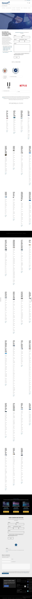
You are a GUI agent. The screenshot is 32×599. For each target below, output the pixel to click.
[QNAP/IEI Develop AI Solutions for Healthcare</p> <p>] (10, 341)
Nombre (15, 35)
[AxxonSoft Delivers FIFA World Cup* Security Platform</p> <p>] (2, 292)
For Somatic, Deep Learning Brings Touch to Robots (22, 451)
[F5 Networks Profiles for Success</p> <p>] (25, 111)
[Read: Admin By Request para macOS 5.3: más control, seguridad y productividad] (28, 587)
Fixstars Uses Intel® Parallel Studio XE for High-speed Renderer (6, 150)
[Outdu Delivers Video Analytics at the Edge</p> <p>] (10, 449)
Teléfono (15, 39)
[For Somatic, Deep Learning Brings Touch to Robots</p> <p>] (18, 449)
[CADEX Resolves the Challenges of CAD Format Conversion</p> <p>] (11, 111)
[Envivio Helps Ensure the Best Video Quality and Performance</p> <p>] (18, 111)
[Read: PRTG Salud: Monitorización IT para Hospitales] (28, 581)
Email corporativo (21, 39)
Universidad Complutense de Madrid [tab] (5, 77)
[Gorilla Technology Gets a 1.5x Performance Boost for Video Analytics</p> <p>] (18, 341)
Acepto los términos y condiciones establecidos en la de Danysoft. (21, 54)
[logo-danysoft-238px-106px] (6, 3)
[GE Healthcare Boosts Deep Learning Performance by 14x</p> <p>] (26, 292)
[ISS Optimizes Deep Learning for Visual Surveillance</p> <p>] (26, 404)
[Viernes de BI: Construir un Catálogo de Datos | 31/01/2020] (31, 299)
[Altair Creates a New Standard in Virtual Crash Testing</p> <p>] (4, 111)
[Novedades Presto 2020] (0, 299)
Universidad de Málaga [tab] (13, 76)
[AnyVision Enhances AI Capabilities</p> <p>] (26, 241)
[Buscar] (27, 3)
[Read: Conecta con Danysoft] (28, 585)
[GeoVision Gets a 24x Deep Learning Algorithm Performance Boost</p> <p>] (18, 292)
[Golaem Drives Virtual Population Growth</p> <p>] (10, 147)
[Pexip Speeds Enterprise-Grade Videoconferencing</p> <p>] (2, 193)
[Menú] (29, 3)
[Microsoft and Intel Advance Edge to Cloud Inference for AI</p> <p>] (2, 404)
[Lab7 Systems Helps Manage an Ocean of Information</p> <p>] (18, 147)
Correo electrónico (14, 561)
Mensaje (15, 43)
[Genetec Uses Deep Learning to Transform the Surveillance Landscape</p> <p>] (10, 292)
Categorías (18, 590)
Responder (7, 551)
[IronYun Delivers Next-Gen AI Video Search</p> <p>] (18, 404)
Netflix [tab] (19, 91)
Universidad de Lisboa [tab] (6, 90)
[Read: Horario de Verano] (28, 591)
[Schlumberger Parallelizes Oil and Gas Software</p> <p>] (10, 193)
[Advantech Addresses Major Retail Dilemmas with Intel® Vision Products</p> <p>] (10, 241)
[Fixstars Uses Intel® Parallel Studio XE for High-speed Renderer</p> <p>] (2, 147)
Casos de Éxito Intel (4, 5)
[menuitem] (27, 3)
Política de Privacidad (17, 54)
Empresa (26, 39)
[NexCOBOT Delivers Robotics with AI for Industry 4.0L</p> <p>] (2, 449)
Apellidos (23, 35)
